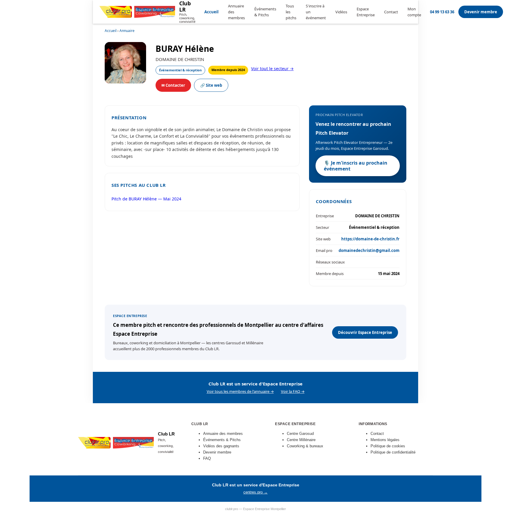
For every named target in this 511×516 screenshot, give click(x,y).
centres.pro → (255, 492)
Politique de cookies (388, 446)
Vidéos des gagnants (221, 446)
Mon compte (414, 11)
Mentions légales (385, 440)
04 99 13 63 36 (442, 12)
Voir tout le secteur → (272, 68)
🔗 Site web (211, 85)
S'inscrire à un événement (316, 11)
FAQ (207, 458)
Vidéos (341, 12)
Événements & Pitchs (265, 11)
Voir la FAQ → (293, 391)
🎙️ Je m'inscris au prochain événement (355, 166)
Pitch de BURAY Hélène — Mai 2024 (146, 199)
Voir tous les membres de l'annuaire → (240, 391)
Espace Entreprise (366, 11)
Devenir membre (480, 12)
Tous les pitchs (291, 11)
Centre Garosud (300, 433)
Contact (391, 12)
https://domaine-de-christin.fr (370, 239)
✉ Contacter (173, 85)
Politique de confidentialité (393, 452)
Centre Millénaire (301, 440)
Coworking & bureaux (305, 446)
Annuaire (127, 30)
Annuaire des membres (236, 11)
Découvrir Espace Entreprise (365, 332)
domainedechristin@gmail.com (369, 250)
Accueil (211, 12)
